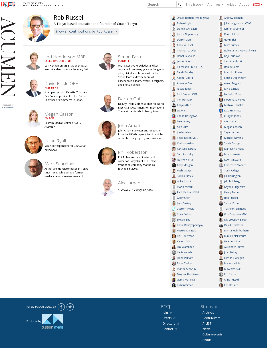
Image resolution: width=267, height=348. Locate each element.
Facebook (61, 307)
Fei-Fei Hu (230, 274)
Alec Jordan (230, 121)
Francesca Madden (235, 165)
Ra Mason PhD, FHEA (190, 67)
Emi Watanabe (185, 247)
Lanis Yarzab (184, 252)
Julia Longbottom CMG (237, 23)
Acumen (8, 101)
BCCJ (256, 4)
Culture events (213, 334)
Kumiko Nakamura (235, 236)
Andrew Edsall (185, 45)
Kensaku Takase (186, 148)
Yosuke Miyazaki (186, 230)
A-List (231, 4)
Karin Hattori (231, 34)
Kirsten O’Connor (234, 28)
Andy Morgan (185, 165)
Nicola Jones (184, 88)
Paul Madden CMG (188, 192)
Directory (169, 323)
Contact (168, 329)
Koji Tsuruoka (232, 56)
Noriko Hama (185, 159)
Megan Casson (233, 127)
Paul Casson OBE (187, 94)
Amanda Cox (184, 83)
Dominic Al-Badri (187, 28)
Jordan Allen (184, 132)
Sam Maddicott (233, 61)
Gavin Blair (230, 39)
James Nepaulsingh (188, 34)
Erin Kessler (231, 285)
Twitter (70, 307)
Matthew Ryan (232, 268)
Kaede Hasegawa (187, 116)
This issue (193, 4)
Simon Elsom (232, 203)
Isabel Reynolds (186, 56)
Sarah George (232, 143)
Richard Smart (185, 285)
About (244, 4)
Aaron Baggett (232, 83)
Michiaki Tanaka (233, 105)
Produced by (8, 106)
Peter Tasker (184, 263)
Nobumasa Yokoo (235, 99)
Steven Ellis (183, 219)
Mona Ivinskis (232, 154)
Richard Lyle (184, 23)
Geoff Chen (183, 197)
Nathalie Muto (232, 94)
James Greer (184, 61)
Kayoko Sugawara (234, 187)
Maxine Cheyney (186, 268)
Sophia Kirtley (185, 176)
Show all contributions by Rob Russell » (86, 31)
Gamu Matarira (186, 279)
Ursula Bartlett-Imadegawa (193, 17)
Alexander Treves (234, 247)
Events (167, 318)
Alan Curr (182, 127)
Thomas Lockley (186, 50)
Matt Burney (231, 45)
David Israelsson (234, 225)
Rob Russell (231, 197)
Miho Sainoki (231, 88)
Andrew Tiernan (233, 17)
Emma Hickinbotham (236, 230)
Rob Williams (231, 67)
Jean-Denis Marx (234, 148)
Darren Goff (184, 39)
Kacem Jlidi (183, 241)
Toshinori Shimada (235, 208)
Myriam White (232, 263)
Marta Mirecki (185, 187)
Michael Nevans (233, 137)
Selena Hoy (183, 121)
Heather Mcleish (233, 241)
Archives (214, 4)
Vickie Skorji (184, 181)
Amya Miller (184, 105)
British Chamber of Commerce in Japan (8, 4)
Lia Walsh (182, 110)
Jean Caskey (184, 203)
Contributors (211, 318)
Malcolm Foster (233, 72)
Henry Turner (232, 192)
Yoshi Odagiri (184, 170)
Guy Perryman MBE (235, 214)
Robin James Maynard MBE (240, 50)
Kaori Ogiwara (232, 159)
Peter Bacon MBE (187, 137)
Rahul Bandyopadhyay (190, 225)
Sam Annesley (185, 154)
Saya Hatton (231, 132)
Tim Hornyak (184, 99)
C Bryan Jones (232, 116)
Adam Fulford (185, 77)
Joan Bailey (230, 252)
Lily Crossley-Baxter (235, 219)
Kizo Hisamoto (233, 110)
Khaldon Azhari (186, 143)
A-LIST (207, 323)
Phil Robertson (185, 236)
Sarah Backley (185, 72)
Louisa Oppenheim (235, 77)
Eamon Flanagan (234, 257)
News (206, 329)
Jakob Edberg (232, 181)
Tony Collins (184, 214)
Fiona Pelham (185, 257)
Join (165, 313)
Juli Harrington (232, 176)
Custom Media (185, 208)
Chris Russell (231, 279)
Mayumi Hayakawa (188, 274)
